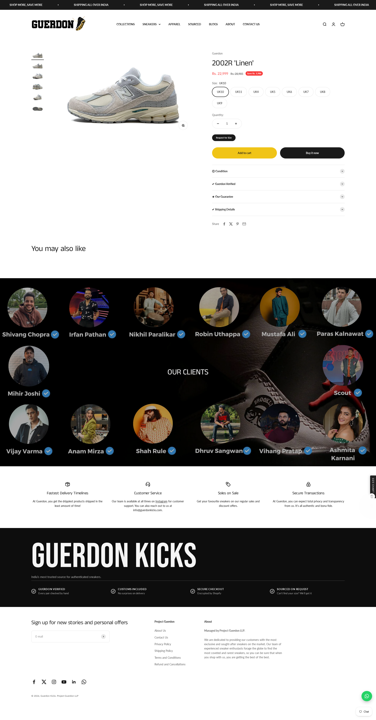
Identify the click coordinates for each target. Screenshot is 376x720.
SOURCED (194, 24)
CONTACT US (251, 24)
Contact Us (161, 637)
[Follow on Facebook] (34, 682)
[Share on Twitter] (231, 224)
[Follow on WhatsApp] (84, 682)
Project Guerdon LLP (67, 695)
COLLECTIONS (126, 24)
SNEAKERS (150, 24)
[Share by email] (244, 224)
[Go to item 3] (37, 76)
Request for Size (224, 137)
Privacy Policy (163, 644)
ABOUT (230, 24)
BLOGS (213, 24)
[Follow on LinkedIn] (74, 682)
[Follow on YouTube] (64, 682)
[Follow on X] (44, 682)
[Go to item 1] (37, 55)
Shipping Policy (164, 650)
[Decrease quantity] (218, 123)
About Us (160, 630)
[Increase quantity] (236, 123)
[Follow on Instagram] (54, 682)
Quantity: (218, 115)
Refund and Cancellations (170, 664)
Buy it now (312, 153)
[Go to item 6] (37, 108)
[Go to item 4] (37, 87)
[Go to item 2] (37, 66)
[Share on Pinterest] (237, 224)
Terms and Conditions (168, 657)
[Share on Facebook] (224, 224)
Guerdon (217, 53)
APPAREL (174, 24)
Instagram (161, 501)
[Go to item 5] (37, 98)
